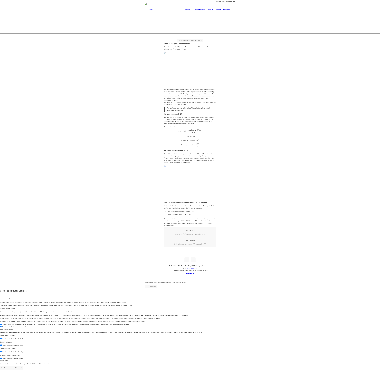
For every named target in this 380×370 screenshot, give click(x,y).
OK (147, 286)
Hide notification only (16, 368)
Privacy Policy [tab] (4, 360)
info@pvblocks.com (192, 268)
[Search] (233, 9)
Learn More (153, 286)
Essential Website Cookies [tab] (7, 309)
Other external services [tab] (6, 329)
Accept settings (5, 368)
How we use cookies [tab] (6, 299)
